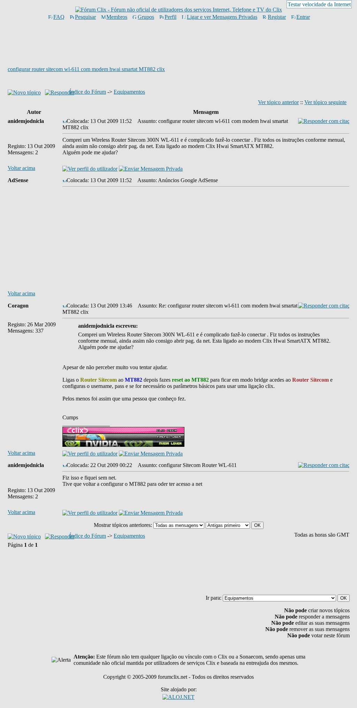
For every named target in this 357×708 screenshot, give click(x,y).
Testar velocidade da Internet (319, 4)
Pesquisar (85, 17)
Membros (116, 17)
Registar (277, 17)
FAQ (58, 17)
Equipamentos (129, 92)
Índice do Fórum (87, 92)
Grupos (146, 17)
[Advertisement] (178, 43)
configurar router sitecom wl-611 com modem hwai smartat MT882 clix (86, 69)
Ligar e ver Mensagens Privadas (222, 17)
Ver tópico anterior (278, 102)
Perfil (170, 17)
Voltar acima (21, 168)
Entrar (303, 17)
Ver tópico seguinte (325, 102)
